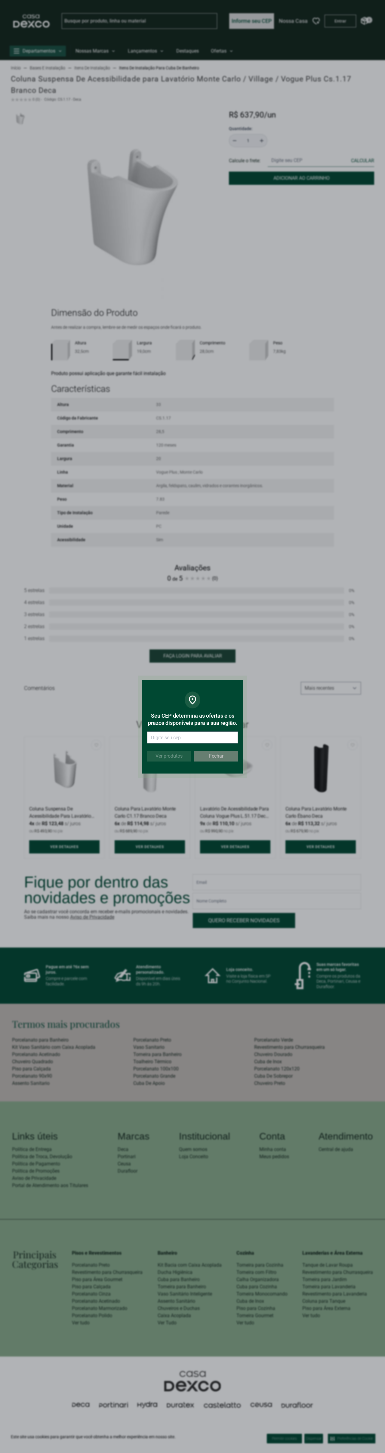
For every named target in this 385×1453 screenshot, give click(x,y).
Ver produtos (169, 756)
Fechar (216, 756)
